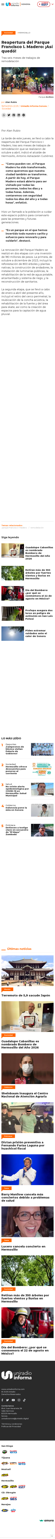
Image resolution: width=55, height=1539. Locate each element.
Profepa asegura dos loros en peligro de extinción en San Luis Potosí (39, 614)
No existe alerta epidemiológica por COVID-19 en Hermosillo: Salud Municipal (17, 791)
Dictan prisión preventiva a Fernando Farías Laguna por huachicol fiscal (22, 1145)
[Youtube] (13, 1400)
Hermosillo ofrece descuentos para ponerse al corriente (16, 770)
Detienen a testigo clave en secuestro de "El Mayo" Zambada (17, 831)
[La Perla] (13, 1510)
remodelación (37, 527)
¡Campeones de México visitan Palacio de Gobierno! (15, 750)
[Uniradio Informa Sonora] (18, 4)
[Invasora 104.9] (4, 1475)
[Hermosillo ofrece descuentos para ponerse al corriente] (42, 769)
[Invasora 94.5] (4, 1463)
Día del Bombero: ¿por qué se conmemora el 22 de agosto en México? (38, 594)
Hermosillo (23, 33)
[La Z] (21, 1486)
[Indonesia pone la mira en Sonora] (42, 810)
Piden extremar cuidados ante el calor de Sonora (36, 633)
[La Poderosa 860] (13, 1463)
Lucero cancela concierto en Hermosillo (23, 1248)
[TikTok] (24, 1400)
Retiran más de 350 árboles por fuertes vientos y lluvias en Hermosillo (38, 574)
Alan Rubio (11, 102)
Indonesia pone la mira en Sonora (16, 808)
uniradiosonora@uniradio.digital (15, 1419)
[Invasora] (4, 1451)
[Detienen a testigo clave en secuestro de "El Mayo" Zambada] (42, 830)
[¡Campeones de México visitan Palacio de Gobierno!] (42, 749)
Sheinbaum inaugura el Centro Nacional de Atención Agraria (24, 1095)
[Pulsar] (13, 1452)
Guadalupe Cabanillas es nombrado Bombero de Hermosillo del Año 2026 (39, 553)
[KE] (4, 1510)
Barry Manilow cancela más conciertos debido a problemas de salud (25, 1197)
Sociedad (8, 33)
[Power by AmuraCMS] (46, 1520)
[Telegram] (23, 115)
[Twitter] (8, 115)
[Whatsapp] (3, 115)
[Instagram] (19, 1400)
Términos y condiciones (11, 1424)
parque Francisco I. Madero (14, 527)
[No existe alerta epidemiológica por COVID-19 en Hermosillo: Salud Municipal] (42, 790)
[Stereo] (4, 1486)
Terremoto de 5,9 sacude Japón (25, 995)
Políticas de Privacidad (11, 1426)
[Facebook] (13, 115)
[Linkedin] (18, 115)
